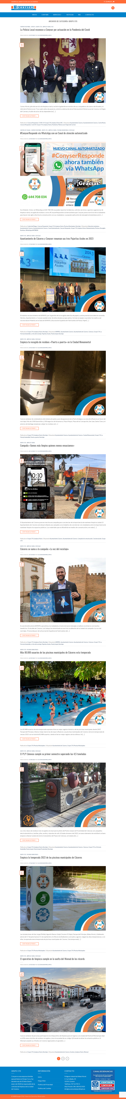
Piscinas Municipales (63, 130)
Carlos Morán (102, 123)
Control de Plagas (25, 130)
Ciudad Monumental (88, 435)
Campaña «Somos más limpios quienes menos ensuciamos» (47, 445)
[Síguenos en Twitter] (108, 1)
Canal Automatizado (53, 228)
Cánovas (90, 331)
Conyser (45, 15)
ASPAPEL (57, 331)
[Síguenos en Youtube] (113, 1)
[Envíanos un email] (110, 1)
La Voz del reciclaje (36, 334)
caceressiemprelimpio (45, 35)
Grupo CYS (39, 26)
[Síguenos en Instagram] (106, 1)
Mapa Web (42, 1081)
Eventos (72, 1052)
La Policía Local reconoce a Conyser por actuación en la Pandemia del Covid (55, 29)
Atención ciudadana (93, 226)
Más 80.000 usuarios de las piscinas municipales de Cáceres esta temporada (55, 652)
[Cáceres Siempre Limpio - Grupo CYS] (23, 8)
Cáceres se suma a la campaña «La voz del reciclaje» (44, 549)
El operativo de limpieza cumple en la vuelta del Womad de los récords (52, 959)
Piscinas (97, 228)
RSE (79, 15)
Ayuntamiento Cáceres (76, 123)
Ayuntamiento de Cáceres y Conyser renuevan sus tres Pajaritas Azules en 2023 (56, 238)
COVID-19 (33, 26)
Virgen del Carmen (70, 125)
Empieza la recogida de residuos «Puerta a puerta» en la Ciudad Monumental (55, 342)
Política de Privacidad (45, 1084)
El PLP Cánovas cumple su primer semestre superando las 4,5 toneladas (53, 754)
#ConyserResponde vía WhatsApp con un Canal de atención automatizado (53, 133)
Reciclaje (72, 130)
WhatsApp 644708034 (32, 230)
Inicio (34, 15)
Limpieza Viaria (47, 26)
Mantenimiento (90, 228)
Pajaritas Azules (46, 334)
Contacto (89, 15)
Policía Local (61, 125)
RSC (52, 26)
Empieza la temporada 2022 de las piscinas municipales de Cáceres (51, 857)
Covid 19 (33, 125)
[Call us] (111, 1)
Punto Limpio (54, 334)
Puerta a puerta (35, 437)
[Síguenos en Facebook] (104, 1)
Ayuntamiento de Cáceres (90, 123)
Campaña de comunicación (85, 538)
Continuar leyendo (29, 116)
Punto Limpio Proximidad (40, 849)
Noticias (70, 15)
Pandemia (55, 125)
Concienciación (97, 538)
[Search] (112, 8)
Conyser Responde (25, 26)
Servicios (57, 15)
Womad (86, 1052)
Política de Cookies (44, 1088)
